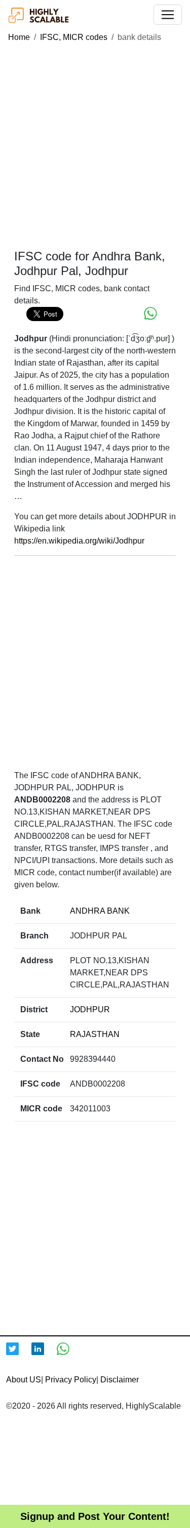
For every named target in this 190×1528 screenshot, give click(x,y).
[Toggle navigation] (168, 15)
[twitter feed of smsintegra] (18, 1355)
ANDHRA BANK (100, 911)
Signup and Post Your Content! (95, 1516)
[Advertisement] (95, 146)
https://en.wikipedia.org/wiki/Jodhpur (79, 540)
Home (19, 37)
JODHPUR (90, 1009)
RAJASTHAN (95, 1034)
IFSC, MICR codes (73, 37)
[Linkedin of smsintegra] (44, 1355)
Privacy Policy (70, 1379)
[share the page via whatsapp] (150, 313)
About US (23, 1379)
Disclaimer (119, 1379)
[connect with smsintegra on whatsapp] (69, 1355)
